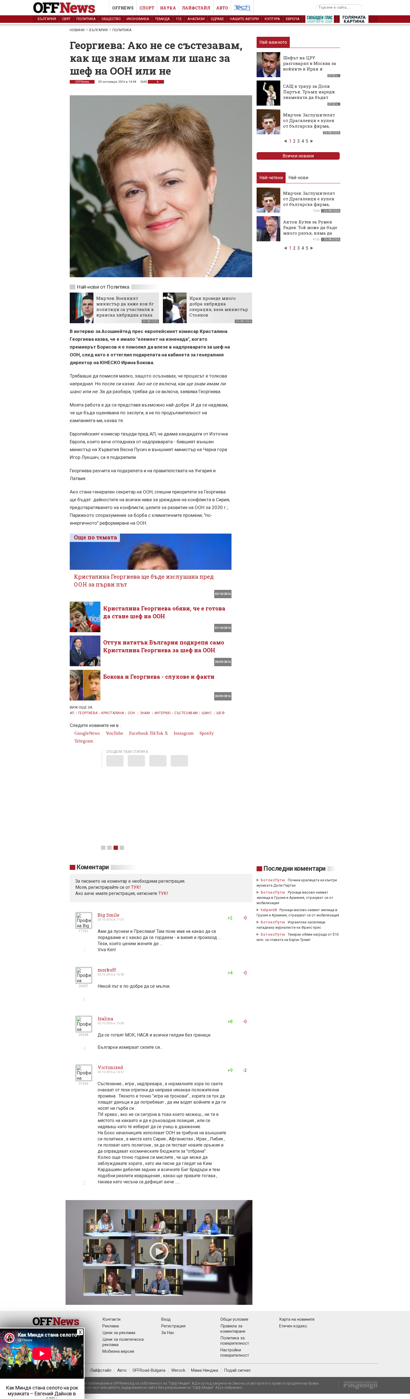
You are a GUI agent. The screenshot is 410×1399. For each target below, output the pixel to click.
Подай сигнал (237, 1370)
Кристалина (112, 713)
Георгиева (87, 713)
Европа (293, 19)
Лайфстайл (196, 8)
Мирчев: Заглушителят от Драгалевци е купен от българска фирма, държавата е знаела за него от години (309, 126)
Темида (162, 19)
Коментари (93, 867)
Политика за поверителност (234, 1340)
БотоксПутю (273, 880)
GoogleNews (86, 733)
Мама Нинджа (204, 1370)
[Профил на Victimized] (83, 1079)
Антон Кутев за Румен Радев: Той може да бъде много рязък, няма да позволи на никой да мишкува (310, 233)
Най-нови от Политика (103, 287)
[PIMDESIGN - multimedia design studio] (358, 1387)
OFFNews (82, 82)
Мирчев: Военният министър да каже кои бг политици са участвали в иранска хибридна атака (125, 306)
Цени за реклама (118, 1332)
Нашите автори (244, 19)
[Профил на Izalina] (83, 1030)
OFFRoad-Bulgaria (148, 1370)
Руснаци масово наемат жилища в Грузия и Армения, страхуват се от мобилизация (295, 897)
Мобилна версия (118, 1351)
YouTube (114, 733)
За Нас (167, 1332)
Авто (222, 8)
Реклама (110, 1326)
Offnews (123, 8)
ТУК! (163, 893)
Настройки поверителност (234, 1352)
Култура (272, 19)
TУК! (136, 887)
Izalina (105, 1018)
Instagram (183, 733)
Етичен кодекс (293, 1326)
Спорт (146, 8)
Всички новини (298, 156)
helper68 (269, 910)
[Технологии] (242, 9)
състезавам (186, 713)
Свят (66, 19)
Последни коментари (294, 868)
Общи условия (234, 1319)
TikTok (156, 733)
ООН (132, 713)
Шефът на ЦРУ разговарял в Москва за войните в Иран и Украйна (309, 66)
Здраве (217, 19)
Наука (168, 8)
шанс (207, 713)
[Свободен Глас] (320, 20)
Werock (178, 1370)
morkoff (107, 970)
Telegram (83, 741)
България (47, 19)
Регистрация (173, 1326)
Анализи (196, 19)
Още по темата (95, 537)
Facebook (138, 733)
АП (72, 713)
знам (145, 713)
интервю (163, 713)
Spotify (206, 733)
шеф (220, 713)
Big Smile (108, 915)
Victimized (110, 1067)
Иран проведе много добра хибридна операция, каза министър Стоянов (218, 306)
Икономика (138, 19)
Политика (86, 19)
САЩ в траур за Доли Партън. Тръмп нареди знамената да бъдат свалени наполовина (309, 94)
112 (179, 19)
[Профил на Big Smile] (83, 926)
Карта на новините (297, 1319)
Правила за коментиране (232, 1328)
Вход (166, 1319)
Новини (77, 30)
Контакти (111, 1319)
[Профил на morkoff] (83, 981)
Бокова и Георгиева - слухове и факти (158, 676)
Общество (111, 19)
